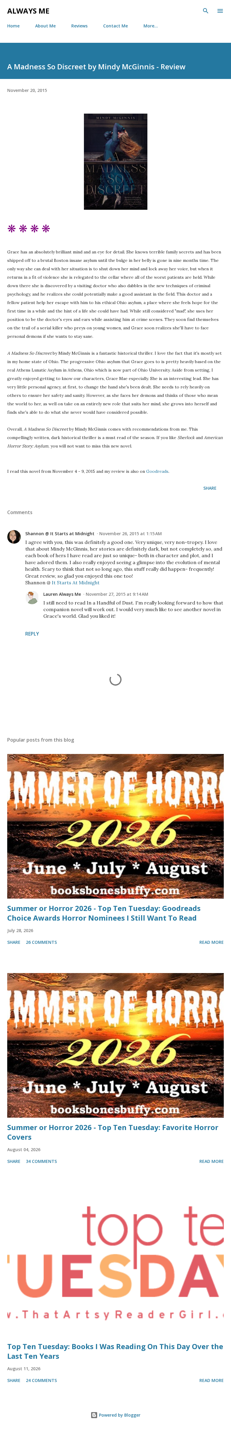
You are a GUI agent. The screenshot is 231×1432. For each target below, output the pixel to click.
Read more (211, 942)
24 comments (41, 1380)
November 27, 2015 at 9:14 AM (117, 594)
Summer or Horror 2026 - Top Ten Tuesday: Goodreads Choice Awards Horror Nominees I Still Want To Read (104, 913)
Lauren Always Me (62, 594)
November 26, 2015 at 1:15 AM (130, 533)
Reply (32, 633)
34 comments (41, 1161)
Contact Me (115, 26)
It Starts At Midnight (76, 582)
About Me (45, 26)
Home (13, 26)
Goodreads (157, 471)
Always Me (28, 11)
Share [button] (210, 488)
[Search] (205, 10)
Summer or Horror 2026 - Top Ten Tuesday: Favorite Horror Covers (112, 1132)
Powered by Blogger (119, 1415)
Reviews (79, 26)
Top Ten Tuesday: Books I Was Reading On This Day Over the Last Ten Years (115, 1351)
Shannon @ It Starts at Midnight (59, 533)
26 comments (41, 942)
